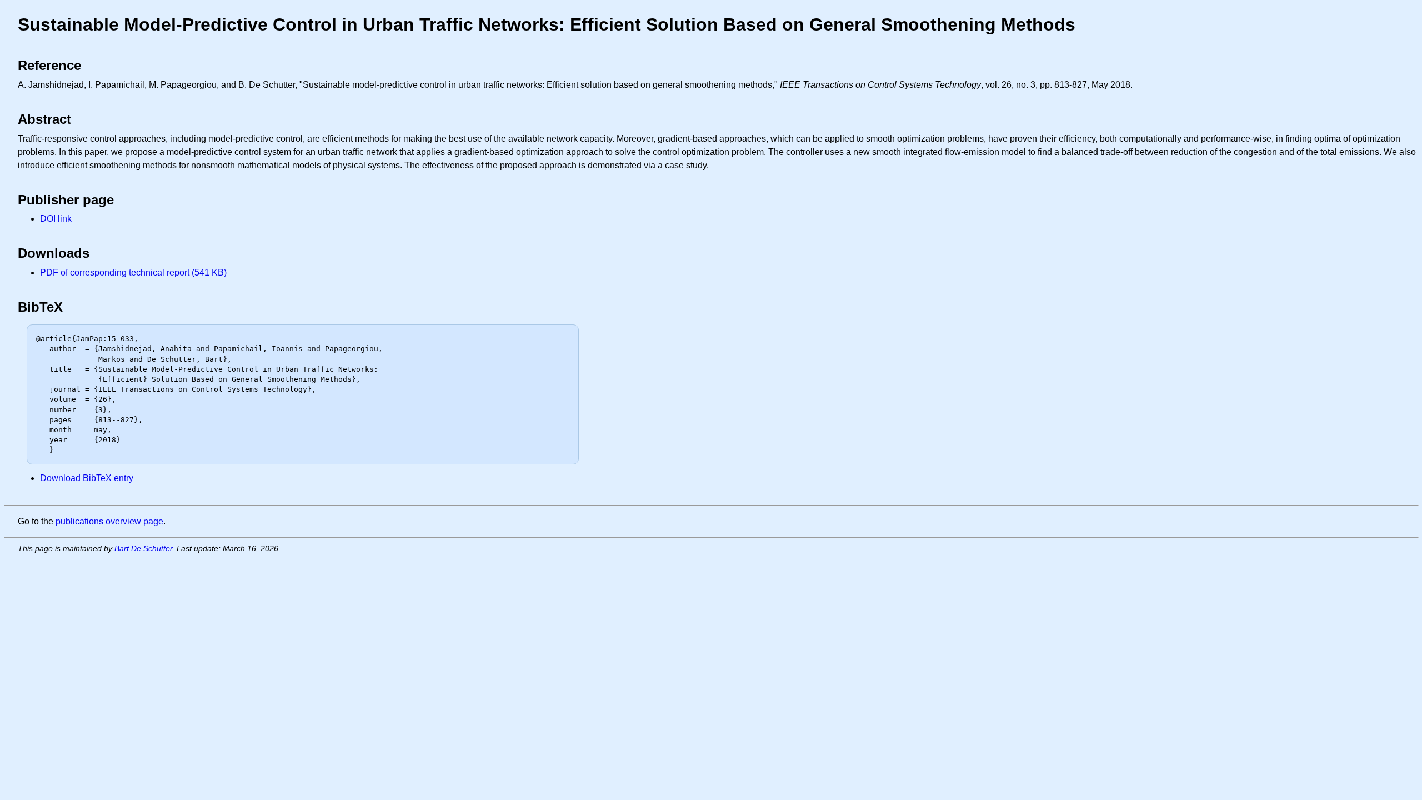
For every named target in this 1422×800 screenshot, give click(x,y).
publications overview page (109, 521)
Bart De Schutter (143, 548)
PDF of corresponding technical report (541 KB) (133, 272)
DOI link (56, 218)
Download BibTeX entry (86, 478)
